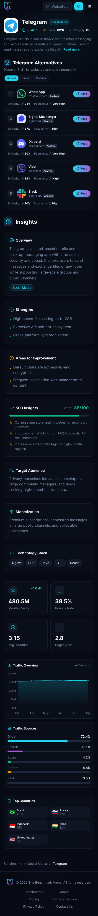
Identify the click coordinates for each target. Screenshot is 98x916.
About (64, 892)
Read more (71, 49)
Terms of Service (64, 899)
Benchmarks (13, 863)
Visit (30, 30)
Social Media (37, 863)
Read (83, 93)
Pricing (34, 899)
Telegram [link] (60, 863)
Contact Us (64, 906)
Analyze (54, 96)
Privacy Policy (33, 906)
